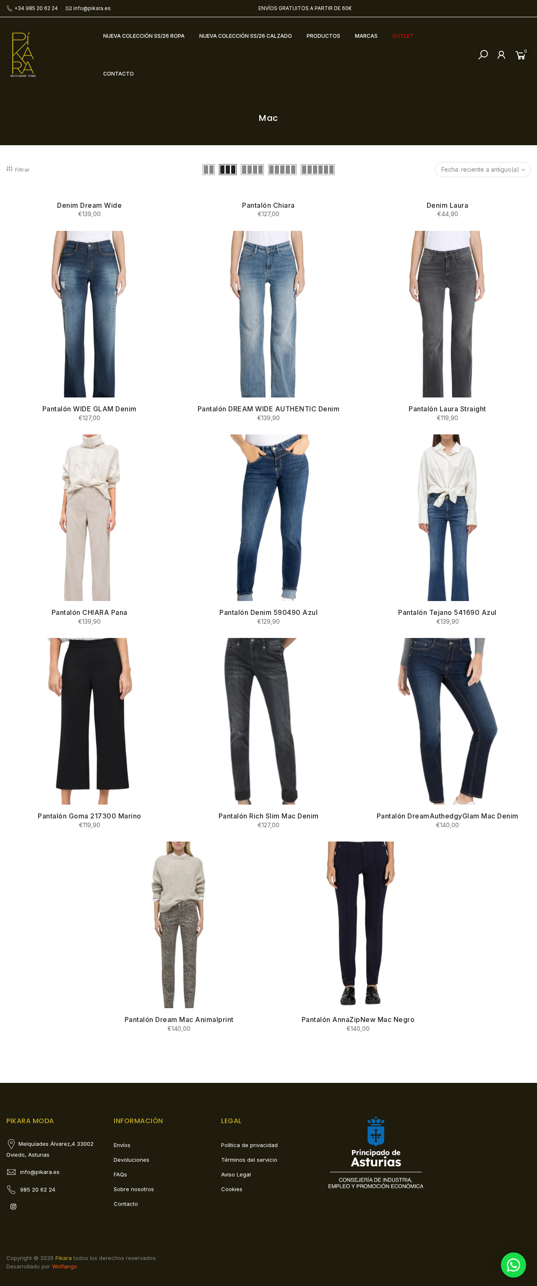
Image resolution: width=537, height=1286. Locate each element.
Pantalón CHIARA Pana (90, 612)
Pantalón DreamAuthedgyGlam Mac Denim (448, 816)
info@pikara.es (92, 8)
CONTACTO (118, 74)
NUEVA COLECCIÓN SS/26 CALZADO (245, 36)
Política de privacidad (249, 1145)
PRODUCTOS (323, 36)
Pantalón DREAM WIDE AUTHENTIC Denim (269, 409)
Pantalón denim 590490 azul (268, 612)
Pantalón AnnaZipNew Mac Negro (358, 1019)
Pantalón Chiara (268, 205)
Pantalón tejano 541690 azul (447, 612)
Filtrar (22, 169)
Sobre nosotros (134, 1189)
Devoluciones (131, 1159)
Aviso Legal (236, 1174)
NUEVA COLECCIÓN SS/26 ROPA (144, 36)
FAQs (120, 1174)
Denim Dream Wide (89, 205)
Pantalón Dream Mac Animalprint (179, 1019)
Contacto (126, 1203)
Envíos (122, 1145)
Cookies (231, 1189)
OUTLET (403, 36)
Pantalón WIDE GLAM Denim (89, 409)
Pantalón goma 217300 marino (89, 816)
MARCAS (366, 36)
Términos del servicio (249, 1159)
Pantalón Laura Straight (447, 409)
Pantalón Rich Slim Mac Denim (269, 816)
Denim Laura (448, 205)
